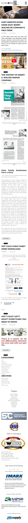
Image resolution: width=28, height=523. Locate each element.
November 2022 (5, 383)
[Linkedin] (18, 469)
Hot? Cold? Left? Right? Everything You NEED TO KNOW (13, 319)
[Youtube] (10, 469)
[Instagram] (14, 469)
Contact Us (14, 403)
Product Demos (5, 372)
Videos (3, 374)
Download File (7, 304)
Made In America (6, 366)
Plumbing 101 (5, 370)
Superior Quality (14, 398)
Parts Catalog (14, 394)
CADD (3, 361)
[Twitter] (16, 469)
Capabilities (14, 402)
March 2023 (4, 379)
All (2, 360)
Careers (14, 406)
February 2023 (5, 381)
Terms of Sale (14, 395)
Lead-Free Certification (14, 400)
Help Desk (4, 363)
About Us (14, 397)
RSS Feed (5, 385)
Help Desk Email (5, 459)
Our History (4, 369)
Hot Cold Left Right (6, 364)
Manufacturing (5, 367)
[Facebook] (12, 469)
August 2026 (4, 378)
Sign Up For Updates (15, 3)
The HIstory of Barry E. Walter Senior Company (13, 77)
